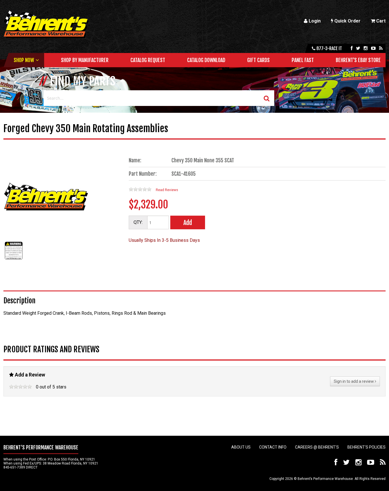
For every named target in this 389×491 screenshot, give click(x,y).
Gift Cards (258, 60)
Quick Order (347, 21)
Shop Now (24, 60)
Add (187, 222)
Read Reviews (167, 190)
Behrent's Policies (366, 447)
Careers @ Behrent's (317, 447)
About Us (241, 447)
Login (314, 21)
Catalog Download (206, 60)
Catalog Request (147, 60)
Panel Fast (303, 60)
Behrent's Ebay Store (358, 60)
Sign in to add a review (354, 381)
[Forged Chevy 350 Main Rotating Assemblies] (13, 259)
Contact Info (272, 447)
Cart (380, 21)
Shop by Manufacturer (84, 60)
